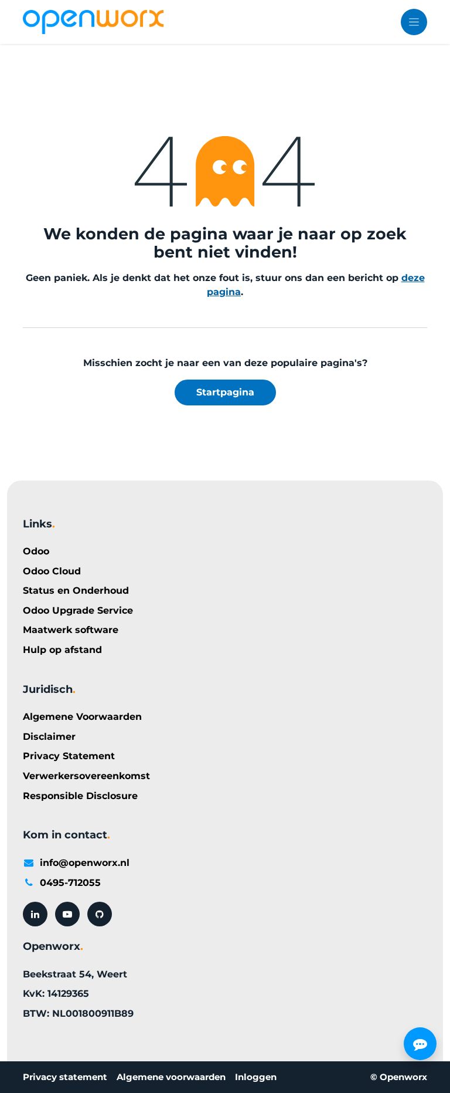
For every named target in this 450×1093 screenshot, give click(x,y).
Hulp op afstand (62, 649)
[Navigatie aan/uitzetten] (414, 22)
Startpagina (225, 392)
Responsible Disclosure (80, 795)
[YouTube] (67, 914)
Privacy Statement (69, 756)
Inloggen (256, 1076)
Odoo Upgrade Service (78, 610)
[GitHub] (99, 914)
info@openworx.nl (84, 862)
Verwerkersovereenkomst (86, 775)
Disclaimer (49, 736)
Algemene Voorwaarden (82, 716)
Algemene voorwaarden (171, 1076)
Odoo (36, 551)
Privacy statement (65, 1076)
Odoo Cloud (52, 571)
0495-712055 (70, 882)
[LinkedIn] (35, 914)
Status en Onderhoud (76, 590)
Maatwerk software (70, 629)
